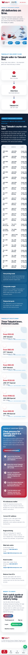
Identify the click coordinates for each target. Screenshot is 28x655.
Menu (23, 652)
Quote (4, 652)
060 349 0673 (23, 2)
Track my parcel (9, 620)
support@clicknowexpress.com (12, 553)
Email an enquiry (9, 628)
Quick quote (8, 615)
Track (11, 652)
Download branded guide (11, 450)
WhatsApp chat (16, 624)
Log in (6, 624)
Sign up (20, 620)
